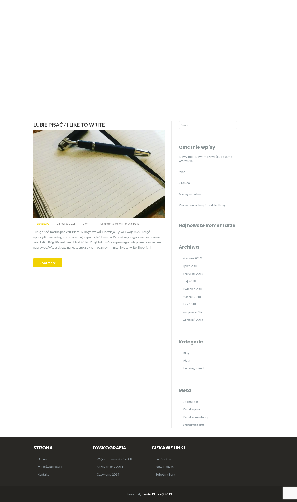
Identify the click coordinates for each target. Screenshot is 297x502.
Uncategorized (193, 368)
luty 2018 (189, 304)
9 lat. (182, 172)
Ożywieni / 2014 (108, 474)
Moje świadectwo (49, 466)
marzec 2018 (192, 296)
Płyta (186, 360)
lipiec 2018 (190, 266)
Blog (212, 21)
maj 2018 (189, 281)
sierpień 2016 (192, 312)
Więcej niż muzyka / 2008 (114, 459)
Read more (47, 263)
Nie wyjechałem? (190, 194)
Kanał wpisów (192, 409)
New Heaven (233, 21)
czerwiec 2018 (193, 273)
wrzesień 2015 (193, 319)
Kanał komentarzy (195, 417)
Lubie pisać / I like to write (69, 125)
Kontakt (257, 21)
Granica (184, 183)
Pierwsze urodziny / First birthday (202, 205)
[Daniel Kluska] (69, 19)
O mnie (195, 21)
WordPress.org (193, 424)
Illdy (138, 494)
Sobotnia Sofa (165, 474)
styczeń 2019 (192, 258)
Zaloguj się (190, 401)
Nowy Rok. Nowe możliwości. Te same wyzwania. (205, 158)
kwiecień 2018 (193, 289)
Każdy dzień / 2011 (110, 466)
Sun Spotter (164, 459)
